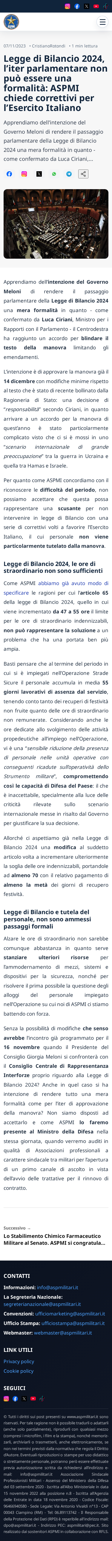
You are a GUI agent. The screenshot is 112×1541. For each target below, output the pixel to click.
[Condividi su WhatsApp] (54, 173)
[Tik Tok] (105, 6)
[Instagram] (67, 6)
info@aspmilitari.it (57, 1287)
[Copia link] (83, 173)
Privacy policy (19, 1361)
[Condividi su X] (39, 173)
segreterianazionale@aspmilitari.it (42, 1304)
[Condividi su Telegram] (69, 173)
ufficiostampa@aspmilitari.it (73, 1323)
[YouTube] (96, 6)
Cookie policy (18, 1371)
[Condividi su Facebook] (9, 173)
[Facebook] (77, 6)
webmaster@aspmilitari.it (63, 1332)
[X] (86, 6)
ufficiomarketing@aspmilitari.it (70, 1313)
